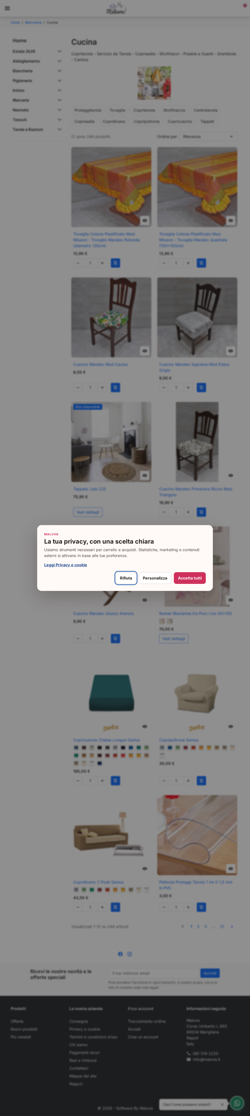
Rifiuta (126, 578)
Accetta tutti (190, 578)
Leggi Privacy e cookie (65, 564)
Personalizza (155, 578)
